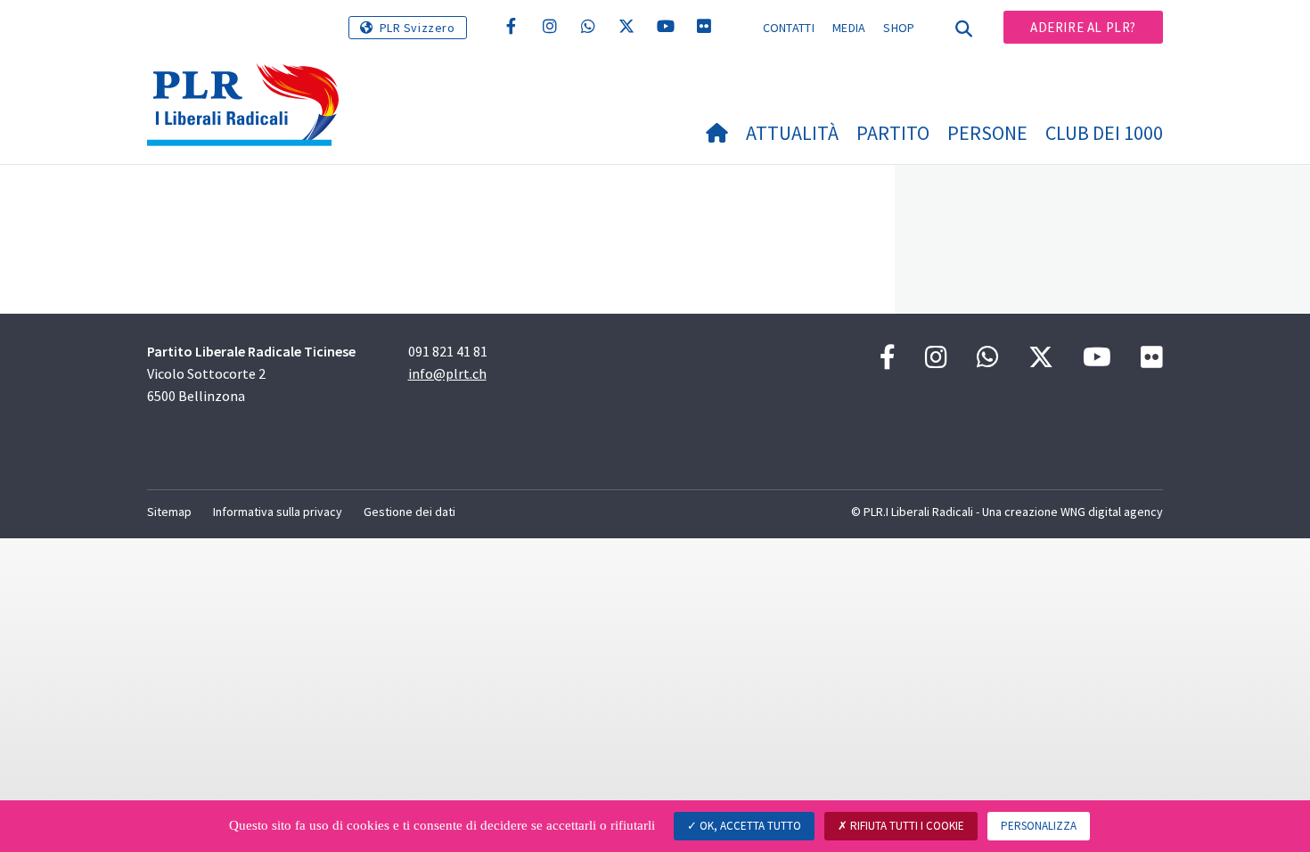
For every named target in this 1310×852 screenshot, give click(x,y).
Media (849, 28)
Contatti (789, 28)
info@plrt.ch (447, 373)
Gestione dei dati (409, 512)
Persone (987, 132)
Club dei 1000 (1104, 132)
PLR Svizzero (417, 28)
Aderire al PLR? (1083, 27)
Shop (898, 28)
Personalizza (1039, 825)
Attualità (792, 132)
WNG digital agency (1111, 512)
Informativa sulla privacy (277, 512)
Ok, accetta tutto (749, 825)
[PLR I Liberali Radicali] (249, 80)
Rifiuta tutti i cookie (905, 825)
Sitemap (169, 512)
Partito (892, 132)
